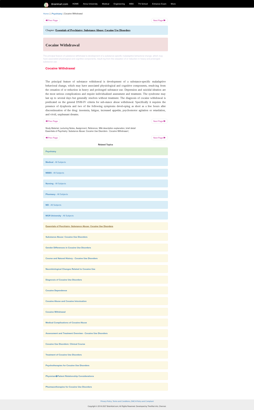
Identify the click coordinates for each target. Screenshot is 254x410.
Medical (105, 4)
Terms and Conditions (121, 401)
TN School (143, 4)
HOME (75, 4)
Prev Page (52, 20)
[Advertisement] (191, 56)
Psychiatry (57, 13)
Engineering (119, 4)
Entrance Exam (159, 4)
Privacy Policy (106, 401)
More (173, 4)
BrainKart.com (59, 4)
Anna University (90, 4)
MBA (131, 4)
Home (46, 13)
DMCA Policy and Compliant (142, 401)
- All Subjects (56, 162)
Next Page (158, 20)
